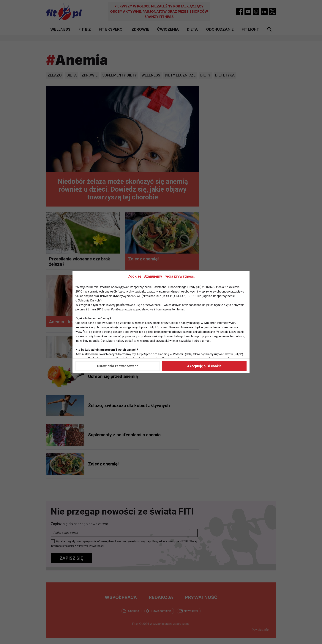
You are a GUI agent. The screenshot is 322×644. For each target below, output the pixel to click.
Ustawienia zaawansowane (117, 366)
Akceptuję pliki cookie (204, 366)
